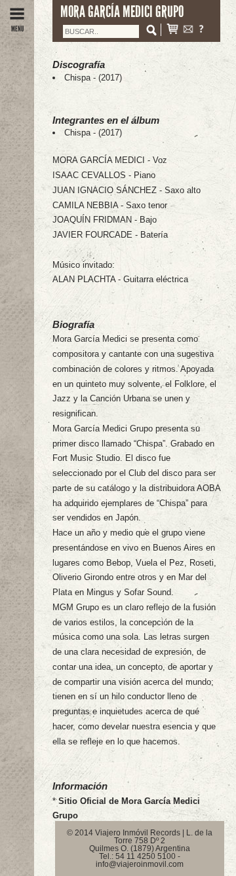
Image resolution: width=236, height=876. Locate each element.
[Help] (201, 30)
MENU (17, 28)
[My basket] (172, 30)
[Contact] (188, 30)
